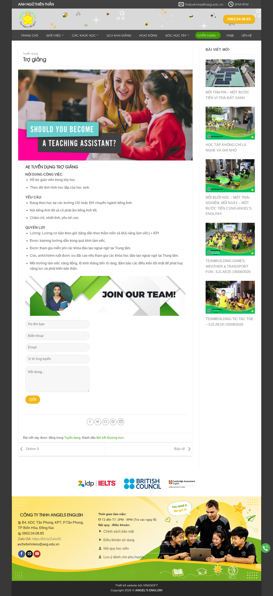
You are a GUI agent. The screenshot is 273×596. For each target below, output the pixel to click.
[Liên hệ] (265, 548)
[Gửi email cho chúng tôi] (29, 554)
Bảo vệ (180, 449)
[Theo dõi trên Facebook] (21, 554)
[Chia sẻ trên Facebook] (90, 421)
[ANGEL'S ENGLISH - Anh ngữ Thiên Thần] (39, 19)
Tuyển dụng (206, 35)
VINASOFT (150, 585)
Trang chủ (29, 35)
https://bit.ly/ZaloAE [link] (46, 539)
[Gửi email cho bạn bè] (105, 421)
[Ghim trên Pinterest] (113, 421)
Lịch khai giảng (119, 35)
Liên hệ (247, 35)
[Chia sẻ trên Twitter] (97, 421)
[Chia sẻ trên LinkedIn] (120, 421)
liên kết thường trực (110, 437)
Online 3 (32, 449)
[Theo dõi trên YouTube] (37, 554)
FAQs (230, 35)
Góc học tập (175, 35)
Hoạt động (148, 35)
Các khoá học (84, 35)
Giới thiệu (53, 35)
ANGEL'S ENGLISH (148, 590)
